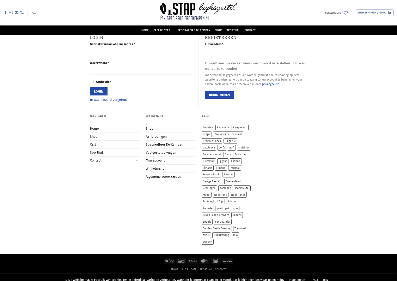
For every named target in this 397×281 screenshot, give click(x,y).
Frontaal (235, 167)
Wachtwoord (104, 63)
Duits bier (241, 154)
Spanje (207, 221)
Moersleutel (242, 187)
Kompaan (225, 187)
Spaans (237, 214)
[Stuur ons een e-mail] (16, 12)
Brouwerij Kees (212, 140)
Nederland (220, 194)
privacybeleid (270, 84)
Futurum (228, 174)
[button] (34, 12)
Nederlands (238, 194)
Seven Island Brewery (216, 214)
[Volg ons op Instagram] (11, 12)
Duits (228, 154)
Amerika (208, 127)
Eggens (223, 161)
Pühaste (208, 208)
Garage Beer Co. (212, 181)
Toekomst (240, 228)
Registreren (219, 95)
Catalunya (209, 147)
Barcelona (223, 127)
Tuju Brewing (221, 234)
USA (235, 234)
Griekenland (233, 181)
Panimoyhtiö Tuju (213, 201)
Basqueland (240, 127)
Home (145, 30)
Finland (221, 167)
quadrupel (222, 208)
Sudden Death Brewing (217, 228)
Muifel (206, 194)
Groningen (209, 187)
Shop (218, 30)
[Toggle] (137, 160)
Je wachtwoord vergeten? (108, 100)
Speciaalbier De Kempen (194, 30)
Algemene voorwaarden (163, 176)
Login (98, 91)
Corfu (222, 147)
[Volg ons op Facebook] (5, 12)
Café (93, 144)
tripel (206, 234)
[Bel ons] (22, 12)
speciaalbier (222, 221)
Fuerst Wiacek (211, 174)
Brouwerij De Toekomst (228, 134)
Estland (235, 161)
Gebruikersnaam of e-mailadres (117, 44)
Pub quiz (232, 201)
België (206, 134)
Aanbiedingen (156, 137)
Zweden (207, 241)
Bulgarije (230, 140)
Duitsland (209, 161)
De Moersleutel (212, 154)
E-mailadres (219, 44)
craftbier (243, 147)
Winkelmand (155, 168)
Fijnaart (207, 167)
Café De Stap (161, 30)
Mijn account (155, 160)
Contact (250, 30)
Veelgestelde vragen (161, 152)
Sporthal (233, 30)
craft (231, 147)
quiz (235, 208)
